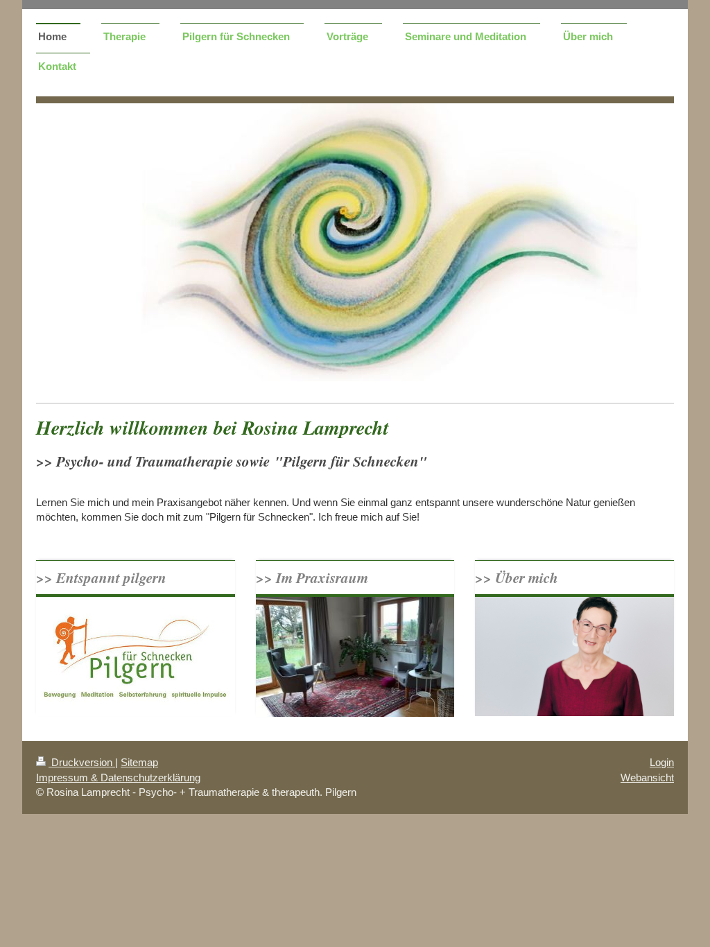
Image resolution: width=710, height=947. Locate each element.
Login (662, 762)
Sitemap (139, 762)
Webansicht (647, 777)
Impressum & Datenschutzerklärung (118, 777)
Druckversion (82, 762)
